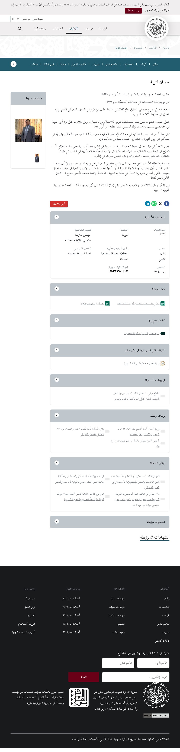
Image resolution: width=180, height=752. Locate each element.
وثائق (155, 64)
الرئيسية (103, 28)
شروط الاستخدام (26, 624)
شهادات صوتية (117, 607)
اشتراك (84, 676)
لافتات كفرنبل (79, 64)
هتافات (34, 64)
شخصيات (138, 47)
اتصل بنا (31, 615)
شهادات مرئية (118, 598)
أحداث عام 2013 (71, 615)
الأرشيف (73, 28)
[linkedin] (147, 204)
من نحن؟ (30, 598)
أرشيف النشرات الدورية (23, 632)
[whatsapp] (154, 204)
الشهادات (58, 28)
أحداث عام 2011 (71, 598)
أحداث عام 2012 (71, 607)
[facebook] (166, 204)
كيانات (143, 64)
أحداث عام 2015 (71, 632)
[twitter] (160, 204)
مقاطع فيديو (111, 64)
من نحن (89, 28)
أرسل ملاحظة (133, 10)
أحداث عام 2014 (71, 624)
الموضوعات (118, 632)
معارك (63, 64)
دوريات (95, 64)
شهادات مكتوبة (116, 615)
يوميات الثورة (39, 28)
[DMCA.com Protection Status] (156, 714)
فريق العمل (29, 607)
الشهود (121, 624)
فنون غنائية (49, 64)
